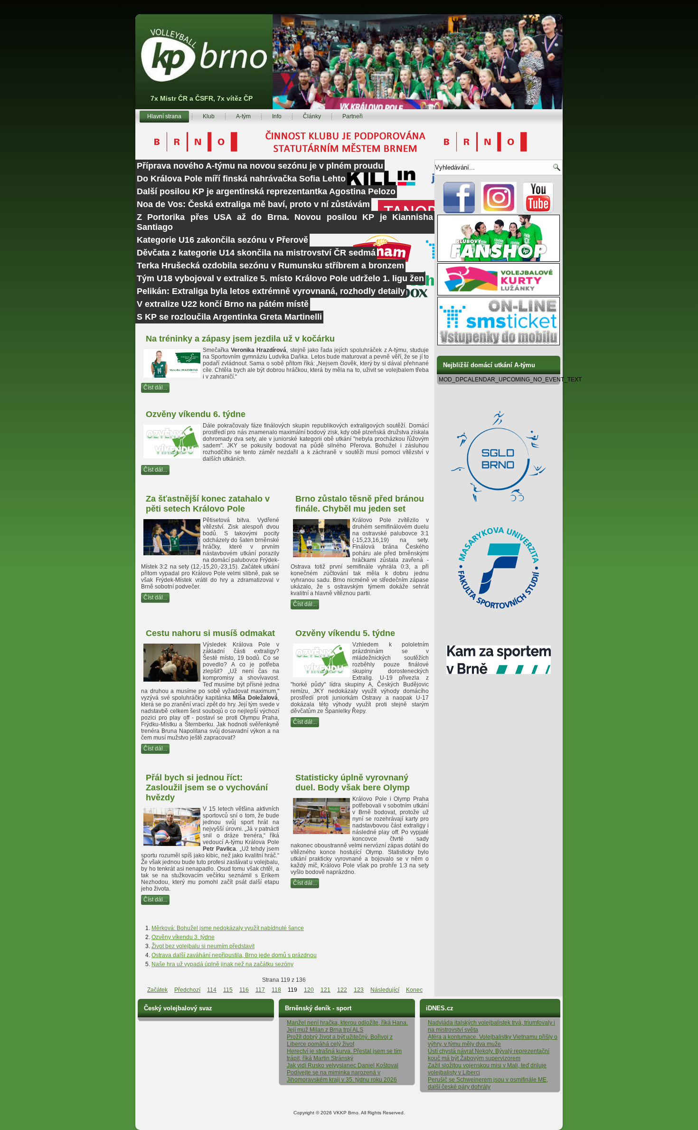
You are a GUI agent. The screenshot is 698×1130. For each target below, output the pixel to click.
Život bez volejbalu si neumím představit (203, 946)
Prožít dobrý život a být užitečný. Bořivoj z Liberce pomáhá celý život (340, 1040)
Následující (384, 990)
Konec (414, 990)
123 (359, 990)
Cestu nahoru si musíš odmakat (210, 633)
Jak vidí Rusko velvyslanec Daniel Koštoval (342, 1065)
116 (244, 990)
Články (312, 116)
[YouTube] (538, 211)
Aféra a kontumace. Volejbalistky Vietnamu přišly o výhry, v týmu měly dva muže (492, 1040)
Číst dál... (155, 387)
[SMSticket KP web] (498, 343)
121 (325, 990)
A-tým (243, 116)
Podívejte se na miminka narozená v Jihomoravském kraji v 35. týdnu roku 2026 (342, 1076)
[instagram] (499, 211)
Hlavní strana (164, 116)
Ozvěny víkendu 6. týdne (195, 414)
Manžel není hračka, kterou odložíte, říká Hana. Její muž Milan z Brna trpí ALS (347, 1026)
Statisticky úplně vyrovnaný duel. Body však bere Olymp (352, 782)
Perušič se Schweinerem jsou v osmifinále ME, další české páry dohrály (488, 1083)
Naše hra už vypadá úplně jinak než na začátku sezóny (222, 964)
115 (228, 990)
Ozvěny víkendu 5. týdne (345, 633)
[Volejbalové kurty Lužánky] (498, 293)
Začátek (157, 990)
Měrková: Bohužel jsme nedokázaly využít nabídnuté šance (227, 928)
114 (212, 990)
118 (276, 990)
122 (342, 990)
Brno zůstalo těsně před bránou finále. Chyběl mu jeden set (359, 503)
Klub (209, 116)
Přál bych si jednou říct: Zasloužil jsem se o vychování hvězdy (207, 787)
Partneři (352, 116)
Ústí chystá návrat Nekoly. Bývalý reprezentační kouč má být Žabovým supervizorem (488, 1055)
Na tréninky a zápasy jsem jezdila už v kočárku (240, 338)
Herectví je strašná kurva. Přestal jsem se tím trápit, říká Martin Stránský (344, 1055)
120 (309, 990)
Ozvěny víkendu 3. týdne (183, 937)
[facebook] (459, 211)
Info (277, 116)
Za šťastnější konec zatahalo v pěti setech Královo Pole (208, 503)
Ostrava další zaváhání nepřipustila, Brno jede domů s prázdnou (234, 955)
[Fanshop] (498, 259)
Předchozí (187, 990)
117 (260, 990)
